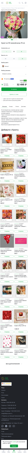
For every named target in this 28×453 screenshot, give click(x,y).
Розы (2, 392)
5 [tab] (16, 39)
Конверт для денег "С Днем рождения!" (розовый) (20, 251)
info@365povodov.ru (6, 413)
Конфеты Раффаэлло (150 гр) (6, 200)
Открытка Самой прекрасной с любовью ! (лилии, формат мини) (20, 225)
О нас (2, 431)
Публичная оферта (6, 436)
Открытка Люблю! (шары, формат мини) (6, 326)
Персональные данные (7, 434)
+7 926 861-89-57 (11, 408)
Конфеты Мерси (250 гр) (20, 325)
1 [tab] (12, 39)
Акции (3, 397)
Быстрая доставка (6, 84)
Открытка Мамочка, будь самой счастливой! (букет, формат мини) (20, 276)
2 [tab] (13, 39)
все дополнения (13, 364)
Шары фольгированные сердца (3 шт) (5, 251)
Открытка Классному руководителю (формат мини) (19, 150)
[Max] (26, 3)
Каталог (3, 390)
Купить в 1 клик (14, 94)
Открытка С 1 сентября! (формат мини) (6, 150)
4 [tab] (15, 39)
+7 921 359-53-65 (15, 411)
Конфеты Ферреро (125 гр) (6, 174)
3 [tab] (14, 39)
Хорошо (14, 446)
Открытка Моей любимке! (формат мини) (20, 301)
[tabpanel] (14, 24)
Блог (2, 439)
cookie (14, 442)
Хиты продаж (4, 395)
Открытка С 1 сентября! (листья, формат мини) (19, 200)
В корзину (14, 89)
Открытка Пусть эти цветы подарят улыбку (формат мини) (6, 225)
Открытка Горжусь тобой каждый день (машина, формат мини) (20, 351)
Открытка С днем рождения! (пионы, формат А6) (6, 351)
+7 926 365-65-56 (10, 402)
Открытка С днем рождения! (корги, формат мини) (6, 276)
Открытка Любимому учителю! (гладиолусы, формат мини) (19, 175)
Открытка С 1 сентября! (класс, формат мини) (6, 301)
